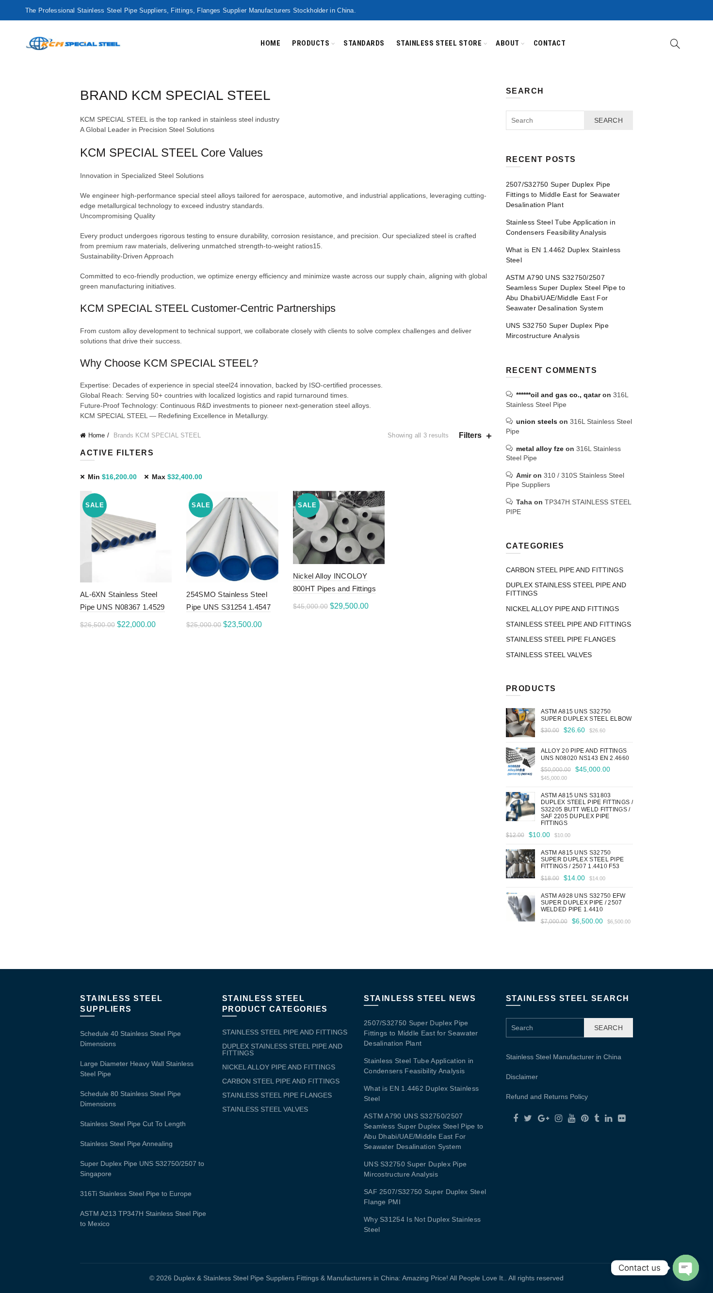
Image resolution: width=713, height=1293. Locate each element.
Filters (470, 435)
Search (608, 120)
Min (112, 477)
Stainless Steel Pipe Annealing (126, 1144)
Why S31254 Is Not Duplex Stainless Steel (422, 1224)
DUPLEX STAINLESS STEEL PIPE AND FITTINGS (282, 1049)
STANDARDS (364, 43)
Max (177, 477)
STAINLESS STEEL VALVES (549, 655)
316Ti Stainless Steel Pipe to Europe (136, 1193)
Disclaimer (522, 1077)
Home (270, 43)
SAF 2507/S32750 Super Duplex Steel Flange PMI (425, 1197)
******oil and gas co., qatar (558, 395)
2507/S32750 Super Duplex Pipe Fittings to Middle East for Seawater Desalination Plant (563, 194)
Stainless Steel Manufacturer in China (563, 1057)
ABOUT (507, 43)
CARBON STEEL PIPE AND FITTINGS (564, 570)
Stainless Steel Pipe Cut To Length (133, 1124)
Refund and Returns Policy (547, 1096)
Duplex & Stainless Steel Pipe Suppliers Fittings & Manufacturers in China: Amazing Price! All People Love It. (339, 1278)
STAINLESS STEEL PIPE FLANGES (561, 639)
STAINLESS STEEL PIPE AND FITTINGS (568, 624)
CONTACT (550, 43)
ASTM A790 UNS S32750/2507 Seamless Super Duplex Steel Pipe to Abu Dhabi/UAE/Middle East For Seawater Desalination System (566, 293)
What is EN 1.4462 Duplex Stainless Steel (563, 255)
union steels (536, 421)
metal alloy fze (540, 449)
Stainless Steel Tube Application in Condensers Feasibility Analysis (561, 227)
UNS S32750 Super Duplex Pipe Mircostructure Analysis (557, 330)
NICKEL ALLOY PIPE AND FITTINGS (562, 609)
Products (310, 43)
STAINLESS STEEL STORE (439, 43)
